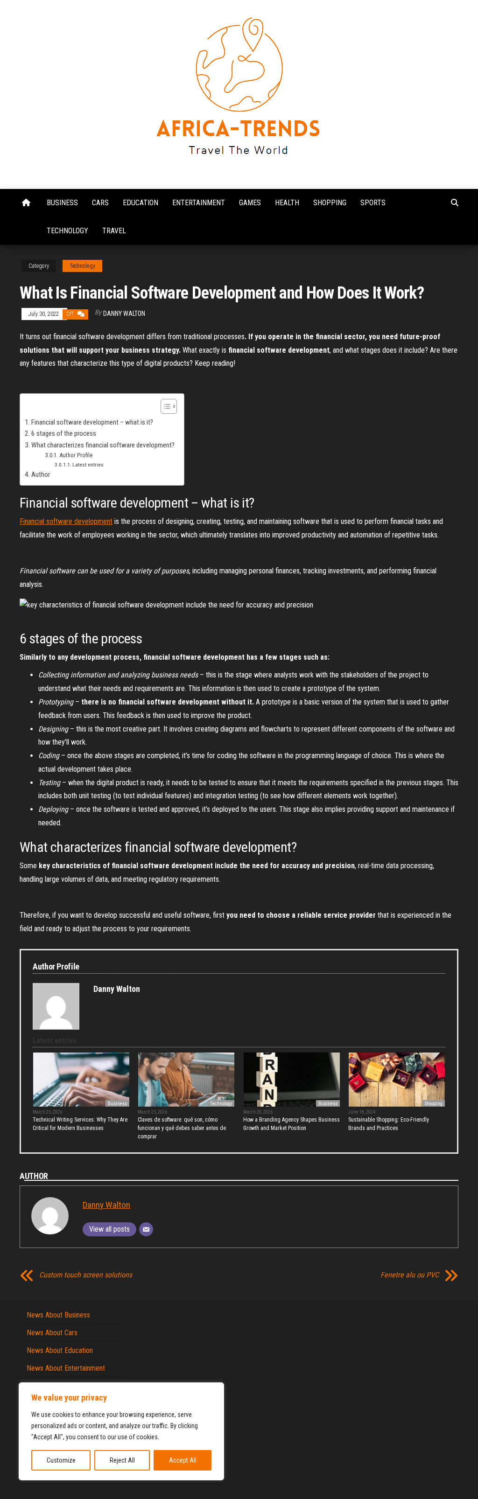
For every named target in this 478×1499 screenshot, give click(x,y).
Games (250, 202)
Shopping (329, 202)
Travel (114, 230)
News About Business (58, 1315)
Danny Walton (124, 313)
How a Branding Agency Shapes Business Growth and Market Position (291, 1123)
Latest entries (88, 464)
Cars (100, 202)
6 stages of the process (63, 433)
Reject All (122, 1460)
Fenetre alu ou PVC (409, 1275)
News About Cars (52, 1332)
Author (40, 474)
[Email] (146, 1229)
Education (140, 202)
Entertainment (198, 202)
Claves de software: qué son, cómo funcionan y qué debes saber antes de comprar (182, 1128)
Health (287, 202)
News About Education (60, 1350)
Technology (67, 230)
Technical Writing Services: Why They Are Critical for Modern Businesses (80, 1123)
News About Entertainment (66, 1368)
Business (62, 202)
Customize (61, 1460)
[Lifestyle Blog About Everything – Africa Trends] (26, 203)
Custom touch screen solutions (85, 1275)
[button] (164, 407)
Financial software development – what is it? (92, 422)
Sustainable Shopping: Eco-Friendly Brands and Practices (388, 1123)
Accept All (183, 1460)
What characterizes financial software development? (103, 445)
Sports (373, 202)
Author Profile (75, 455)
